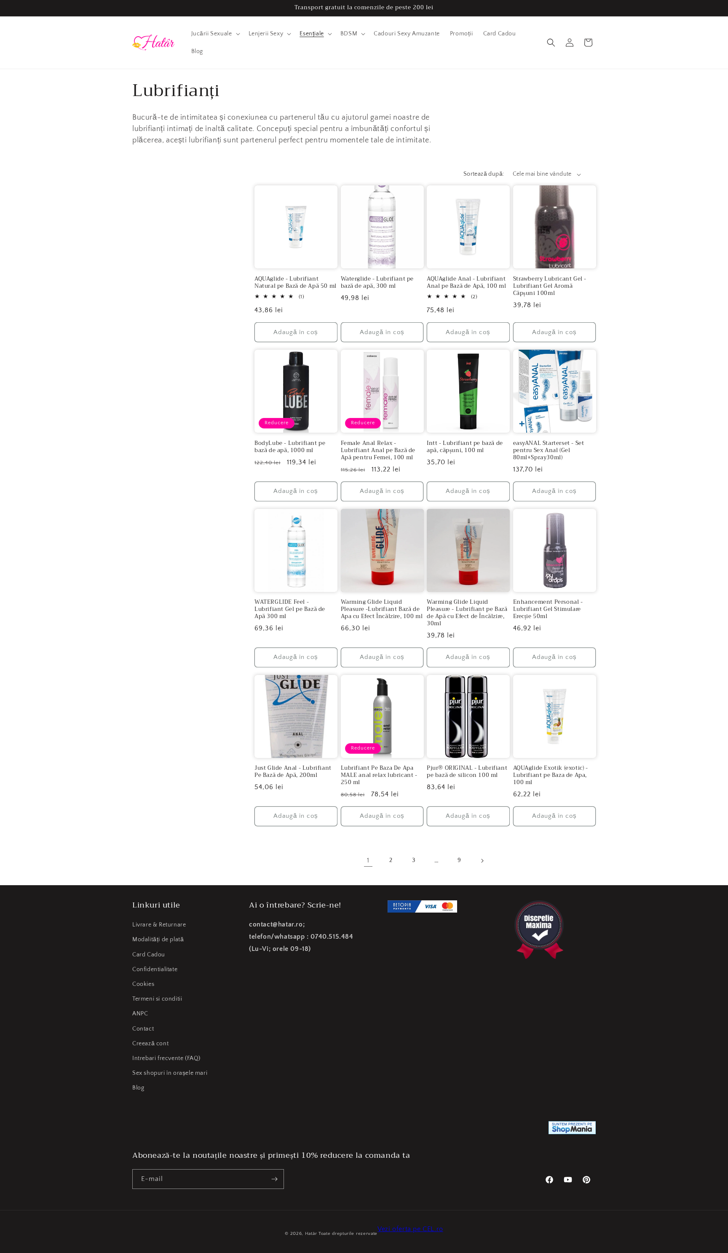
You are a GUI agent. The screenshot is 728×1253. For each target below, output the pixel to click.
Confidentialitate (154, 969)
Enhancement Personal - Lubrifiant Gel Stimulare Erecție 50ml (548, 609)
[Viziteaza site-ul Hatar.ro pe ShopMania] (572, 1129)
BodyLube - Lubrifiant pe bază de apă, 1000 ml (289, 447)
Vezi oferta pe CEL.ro (410, 1229)
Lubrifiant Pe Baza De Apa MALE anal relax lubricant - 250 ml (379, 775)
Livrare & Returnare (159, 924)
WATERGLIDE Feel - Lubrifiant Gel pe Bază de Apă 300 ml (289, 609)
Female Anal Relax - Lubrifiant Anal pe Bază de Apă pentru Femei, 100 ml (378, 450)
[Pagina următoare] (482, 860)
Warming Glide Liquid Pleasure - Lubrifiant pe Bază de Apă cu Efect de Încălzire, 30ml (467, 613)
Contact (143, 1028)
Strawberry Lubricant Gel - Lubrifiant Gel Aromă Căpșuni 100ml (550, 286)
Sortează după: (483, 174)
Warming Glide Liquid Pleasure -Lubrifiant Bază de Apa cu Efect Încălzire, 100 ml (382, 609)
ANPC (140, 1013)
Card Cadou (148, 954)
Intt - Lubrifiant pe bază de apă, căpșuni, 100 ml (465, 447)
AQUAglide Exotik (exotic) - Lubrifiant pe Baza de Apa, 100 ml (550, 775)
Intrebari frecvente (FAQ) (166, 1058)
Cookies (143, 984)
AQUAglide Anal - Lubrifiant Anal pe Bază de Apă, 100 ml (466, 283)
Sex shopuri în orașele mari (169, 1073)
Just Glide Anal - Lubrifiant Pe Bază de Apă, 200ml (293, 772)
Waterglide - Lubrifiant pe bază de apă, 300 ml (377, 283)
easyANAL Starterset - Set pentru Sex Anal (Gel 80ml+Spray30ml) (548, 450)
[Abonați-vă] (274, 1179)
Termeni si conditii (157, 999)
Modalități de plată (158, 939)
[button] (215, 34)
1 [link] (368, 860)
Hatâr (311, 1233)
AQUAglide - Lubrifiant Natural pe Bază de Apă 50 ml (295, 283)
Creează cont (150, 1043)
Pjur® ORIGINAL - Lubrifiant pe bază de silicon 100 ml (467, 772)
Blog (138, 1087)
